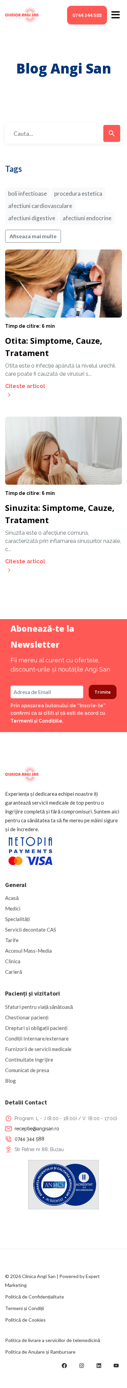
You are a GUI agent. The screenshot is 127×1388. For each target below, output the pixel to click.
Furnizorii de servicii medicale (38, 1049)
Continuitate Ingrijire (29, 1059)
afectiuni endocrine (87, 218)
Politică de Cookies (25, 1320)
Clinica (12, 961)
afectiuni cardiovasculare (40, 205)
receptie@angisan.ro (37, 1128)
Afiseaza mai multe (33, 236)
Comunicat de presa (27, 1070)
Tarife (12, 940)
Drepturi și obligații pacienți (36, 1028)
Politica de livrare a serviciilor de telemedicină (52, 1340)
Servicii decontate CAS (30, 929)
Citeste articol (25, 386)
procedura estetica (78, 193)
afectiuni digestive (31, 218)
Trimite (102, 692)
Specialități (17, 919)
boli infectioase (27, 193)
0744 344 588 (87, 15)
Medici (12, 908)
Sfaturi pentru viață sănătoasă (39, 1007)
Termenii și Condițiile (36, 721)
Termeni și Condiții (24, 1308)
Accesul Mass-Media (28, 951)
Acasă (12, 898)
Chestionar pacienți (26, 1017)
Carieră (13, 972)
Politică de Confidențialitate (34, 1297)
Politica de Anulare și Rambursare (40, 1352)
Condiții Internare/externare (37, 1038)
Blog (10, 1081)
